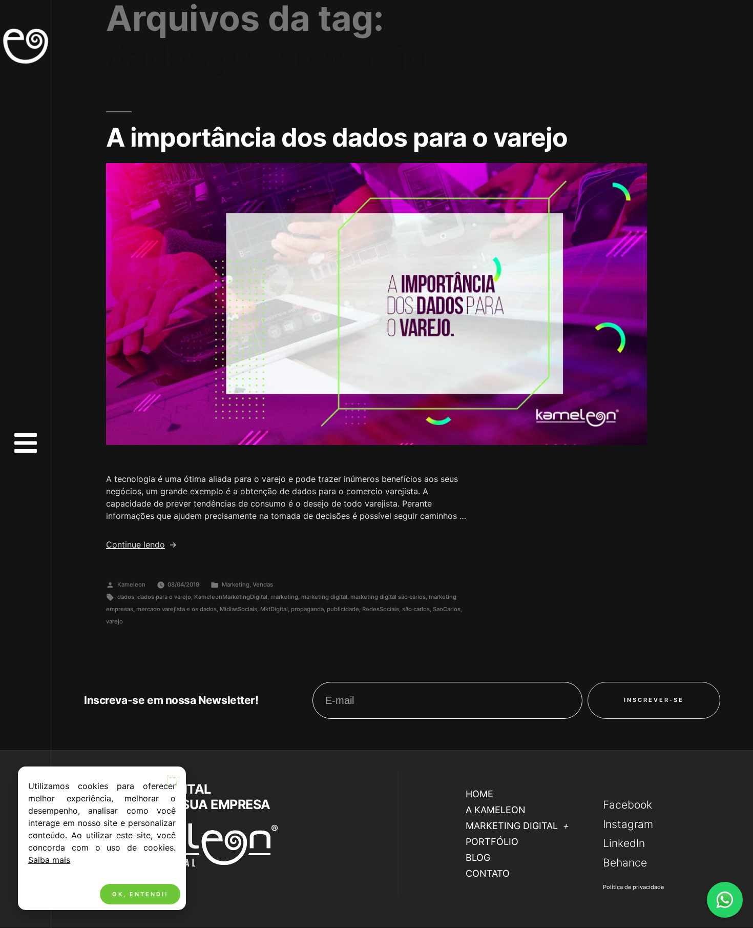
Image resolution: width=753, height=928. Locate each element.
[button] (172, 780)
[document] (376, 464)
